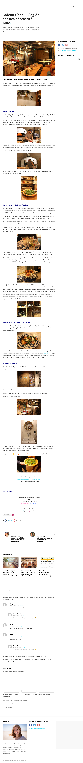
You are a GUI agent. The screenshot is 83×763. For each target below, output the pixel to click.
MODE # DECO (26, 2)
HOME (5, 2)
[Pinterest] (75, 5)
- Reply (21, 605)
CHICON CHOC (51, 2)
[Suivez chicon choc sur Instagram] (66, 45)
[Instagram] (73, 5)
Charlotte (16, 614)
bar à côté (46, 353)
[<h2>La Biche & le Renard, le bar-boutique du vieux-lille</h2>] (29, 562)
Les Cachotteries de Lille (69, 50)
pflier (11, 624)
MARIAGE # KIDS (38, 2)
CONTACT (61, 2)
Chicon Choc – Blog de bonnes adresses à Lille (21, 19)
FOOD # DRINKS (14, 2)
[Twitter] (71, 5)
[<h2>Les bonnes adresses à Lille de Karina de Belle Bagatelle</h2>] (7, 534)
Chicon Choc (37, 479)
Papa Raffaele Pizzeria (24, 479)
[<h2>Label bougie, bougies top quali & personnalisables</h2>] (11, 562)
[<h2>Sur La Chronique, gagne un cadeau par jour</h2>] (47, 562)
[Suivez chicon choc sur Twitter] (63, 45)
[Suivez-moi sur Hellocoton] (37, 728)
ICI (29, 483)
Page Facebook (24, 503)
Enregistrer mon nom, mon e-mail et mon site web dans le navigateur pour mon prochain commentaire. (26, 695)
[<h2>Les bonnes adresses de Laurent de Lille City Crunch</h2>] (32, 534)
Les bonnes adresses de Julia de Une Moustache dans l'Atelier (26, 656)
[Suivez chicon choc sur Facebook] (59, 45)
